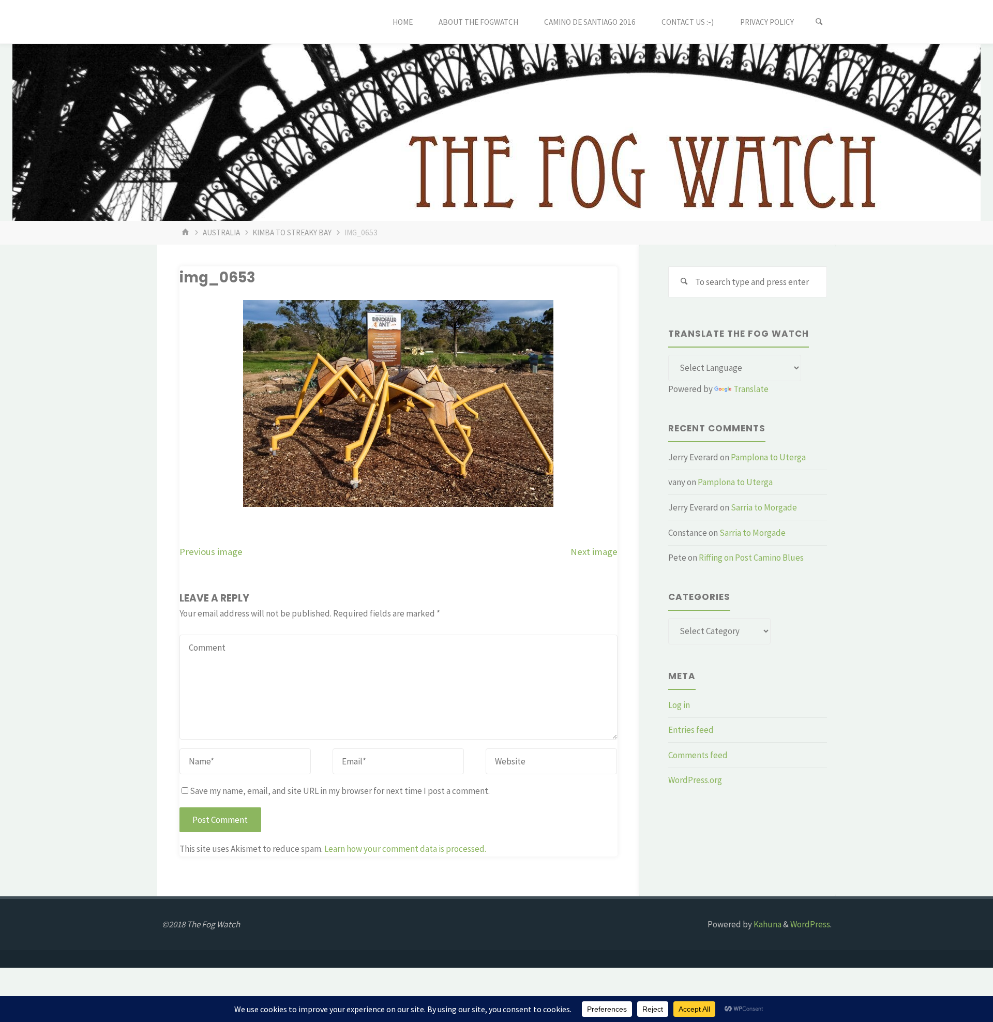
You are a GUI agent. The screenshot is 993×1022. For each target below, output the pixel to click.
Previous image (211, 552)
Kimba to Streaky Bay (292, 232)
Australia (221, 232)
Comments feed (698, 755)
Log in (679, 705)
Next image (594, 552)
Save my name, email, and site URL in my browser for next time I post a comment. (340, 790)
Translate (751, 389)
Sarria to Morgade (764, 507)
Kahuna (766, 924)
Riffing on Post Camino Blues (751, 557)
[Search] (819, 22)
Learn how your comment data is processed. (405, 848)
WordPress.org (695, 780)
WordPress (810, 924)
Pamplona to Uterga (768, 457)
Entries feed (691, 729)
